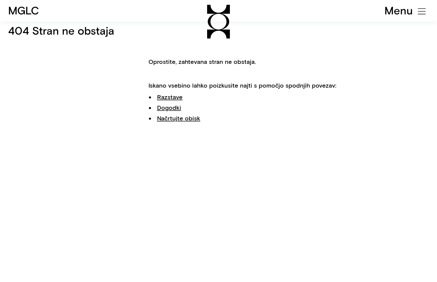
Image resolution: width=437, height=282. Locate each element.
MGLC (23, 10)
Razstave (170, 97)
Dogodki (169, 107)
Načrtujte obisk (178, 118)
